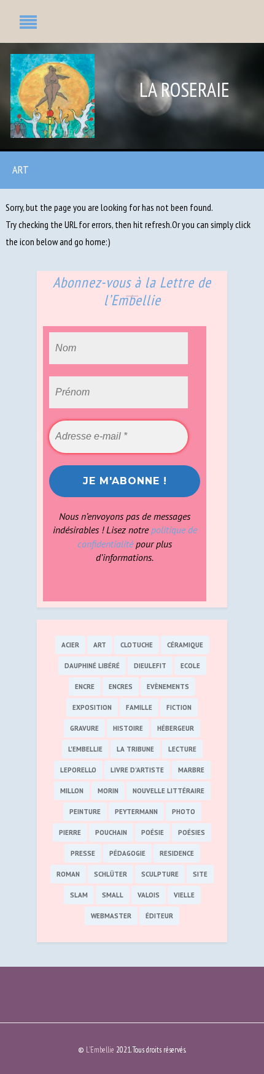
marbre (191, 770)
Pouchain (111, 832)
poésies (191, 832)
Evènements (168, 686)
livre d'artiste (137, 770)
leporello (78, 770)
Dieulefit (150, 665)
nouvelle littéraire (168, 790)
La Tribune (135, 749)
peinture (85, 811)
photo (183, 811)
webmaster (111, 916)
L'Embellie (85, 749)
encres (121, 686)
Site (200, 874)
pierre (70, 832)
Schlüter (110, 874)
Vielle (184, 895)
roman (68, 874)
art (99, 645)
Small (112, 895)
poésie (152, 832)
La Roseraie (184, 89)
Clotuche (136, 645)
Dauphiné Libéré (92, 665)
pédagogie (127, 853)
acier (70, 645)
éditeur (159, 916)
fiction (179, 707)
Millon (71, 790)
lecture (182, 749)
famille (139, 707)
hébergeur (175, 728)
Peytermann (136, 811)
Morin (108, 790)
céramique (185, 645)
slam (79, 895)
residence (177, 853)
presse (83, 853)
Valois (149, 895)
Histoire (128, 728)
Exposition (92, 707)
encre (85, 686)
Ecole (190, 665)
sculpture (160, 874)
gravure (84, 728)
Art (20, 169)
